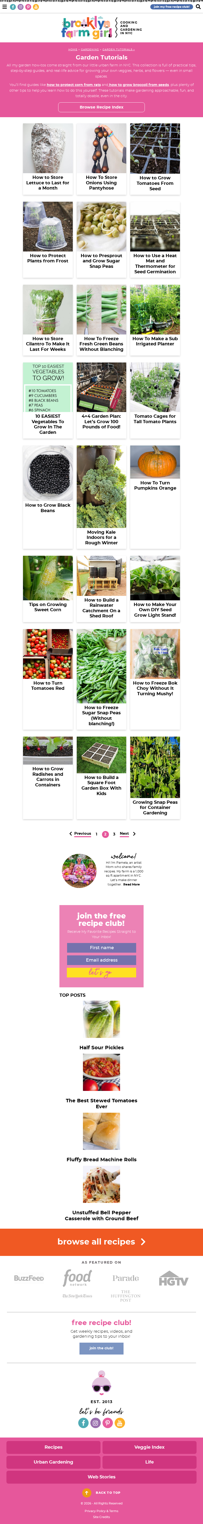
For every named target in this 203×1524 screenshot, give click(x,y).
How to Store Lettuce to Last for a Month (47, 183)
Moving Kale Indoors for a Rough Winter (101, 537)
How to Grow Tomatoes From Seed (155, 183)
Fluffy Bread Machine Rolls (102, 1159)
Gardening (90, 49)
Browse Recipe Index (102, 107)
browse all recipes (97, 1242)
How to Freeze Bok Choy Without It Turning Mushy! (155, 688)
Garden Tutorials (117, 49)
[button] (4, 6)
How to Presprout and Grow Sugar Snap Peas (101, 261)
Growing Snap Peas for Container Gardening (155, 807)
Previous (82, 833)
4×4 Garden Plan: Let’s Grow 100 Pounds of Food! (101, 421)
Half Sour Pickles (101, 1047)
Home (72, 49)
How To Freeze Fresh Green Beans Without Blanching (101, 344)
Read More (131, 884)
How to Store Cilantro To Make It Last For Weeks (48, 344)
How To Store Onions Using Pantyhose (101, 183)
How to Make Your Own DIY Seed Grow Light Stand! (155, 610)
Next (124, 833)
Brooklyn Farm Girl (86, 27)
